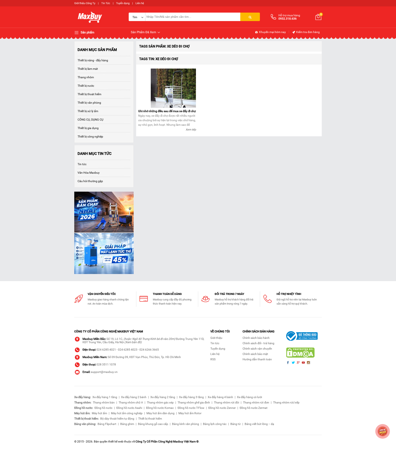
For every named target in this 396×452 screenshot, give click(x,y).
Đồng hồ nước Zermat (254, 407)
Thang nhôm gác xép (160, 402)
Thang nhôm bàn (104, 402)
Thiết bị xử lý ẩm (88, 111)
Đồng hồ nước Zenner (222, 407)
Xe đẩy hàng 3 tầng (191, 397)
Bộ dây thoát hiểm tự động (117, 418)
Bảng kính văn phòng (185, 424)
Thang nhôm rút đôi (226, 402)
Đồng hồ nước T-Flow (191, 407)
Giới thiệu (216, 337)
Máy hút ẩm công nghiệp (127, 413)
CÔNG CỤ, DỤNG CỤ (90, 119)
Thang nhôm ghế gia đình (194, 402)
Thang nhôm (86, 77)
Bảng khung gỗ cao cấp (153, 424)
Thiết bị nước (86, 85)
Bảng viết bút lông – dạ (259, 424)
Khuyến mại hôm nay (272, 32)
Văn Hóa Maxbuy (89, 172)
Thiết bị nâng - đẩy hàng (93, 60)
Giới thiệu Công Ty (84, 3)
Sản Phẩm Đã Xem (144, 32)
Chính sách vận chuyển (257, 348)
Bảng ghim (127, 424)
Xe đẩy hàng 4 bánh (220, 397)
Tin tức (82, 164)
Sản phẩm (87, 32)
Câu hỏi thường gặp (90, 181)
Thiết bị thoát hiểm (89, 94)
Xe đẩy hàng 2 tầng (162, 397)
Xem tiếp (191, 129)
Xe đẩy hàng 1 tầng (104, 397)
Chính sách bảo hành (256, 337)
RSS (213, 359)
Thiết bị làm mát (88, 68)
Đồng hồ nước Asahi (129, 407)
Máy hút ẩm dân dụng (160, 413)
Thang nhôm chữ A (131, 402)
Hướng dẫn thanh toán (257, 359)
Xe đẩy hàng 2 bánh (133, 397)
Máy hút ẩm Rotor (190, 413)
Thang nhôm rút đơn (256, 402)
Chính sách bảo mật (255, 354)
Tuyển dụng (123, 3)
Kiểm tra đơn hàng (308, 32)
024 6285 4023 (127, 349)
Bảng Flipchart (107, 424)
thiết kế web (115, 441)
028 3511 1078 (106, 364)
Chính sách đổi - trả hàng (258, 343)
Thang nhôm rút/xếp (286, 402)
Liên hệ (140, 3)
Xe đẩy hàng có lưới (249, 397)
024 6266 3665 (149, 349)
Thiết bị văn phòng (89, 102)
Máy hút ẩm (99, 413)
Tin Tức (105, 3)
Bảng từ (235, 424)
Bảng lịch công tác (214, 424)
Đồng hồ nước (103, 407)
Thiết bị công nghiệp (90, 136)
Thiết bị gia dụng (88, 128)
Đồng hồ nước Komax (160, 407)
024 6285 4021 (106, 349)
